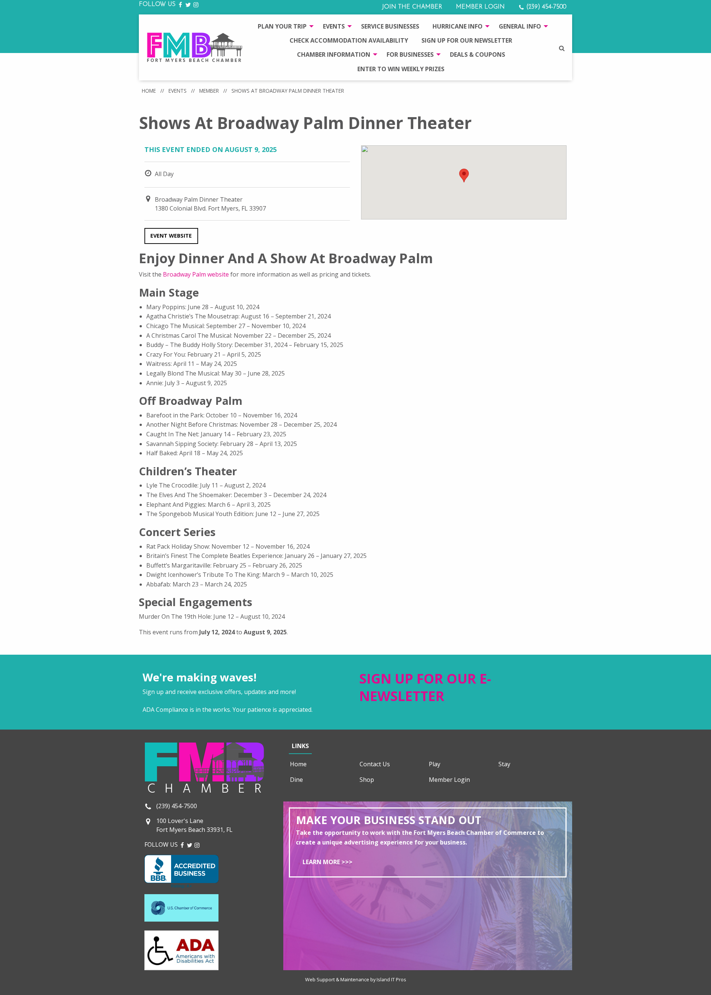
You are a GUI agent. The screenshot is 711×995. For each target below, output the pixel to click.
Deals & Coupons (477, 54)
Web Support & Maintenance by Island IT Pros (355, 979)
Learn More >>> (328, 862)
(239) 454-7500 (545, 7)
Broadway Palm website (196, 274)
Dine (296, 780)
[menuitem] (284, 26)
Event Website (171, 235)
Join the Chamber (412, 7)
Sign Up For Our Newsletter (466, 40)
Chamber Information (333, 54)
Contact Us (375, 764)
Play (434, 764)
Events (334, 26)
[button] (464, 175)
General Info (520, 26)
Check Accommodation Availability (349, 40)
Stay (504, 764)
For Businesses (410, 54)
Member (209, 90)
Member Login (480, 7)
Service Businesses (390, 26)
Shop (367, 780)
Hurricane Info (458, 26)
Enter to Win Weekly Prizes (400, 69)
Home (149, 90)
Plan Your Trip (282, 26)
